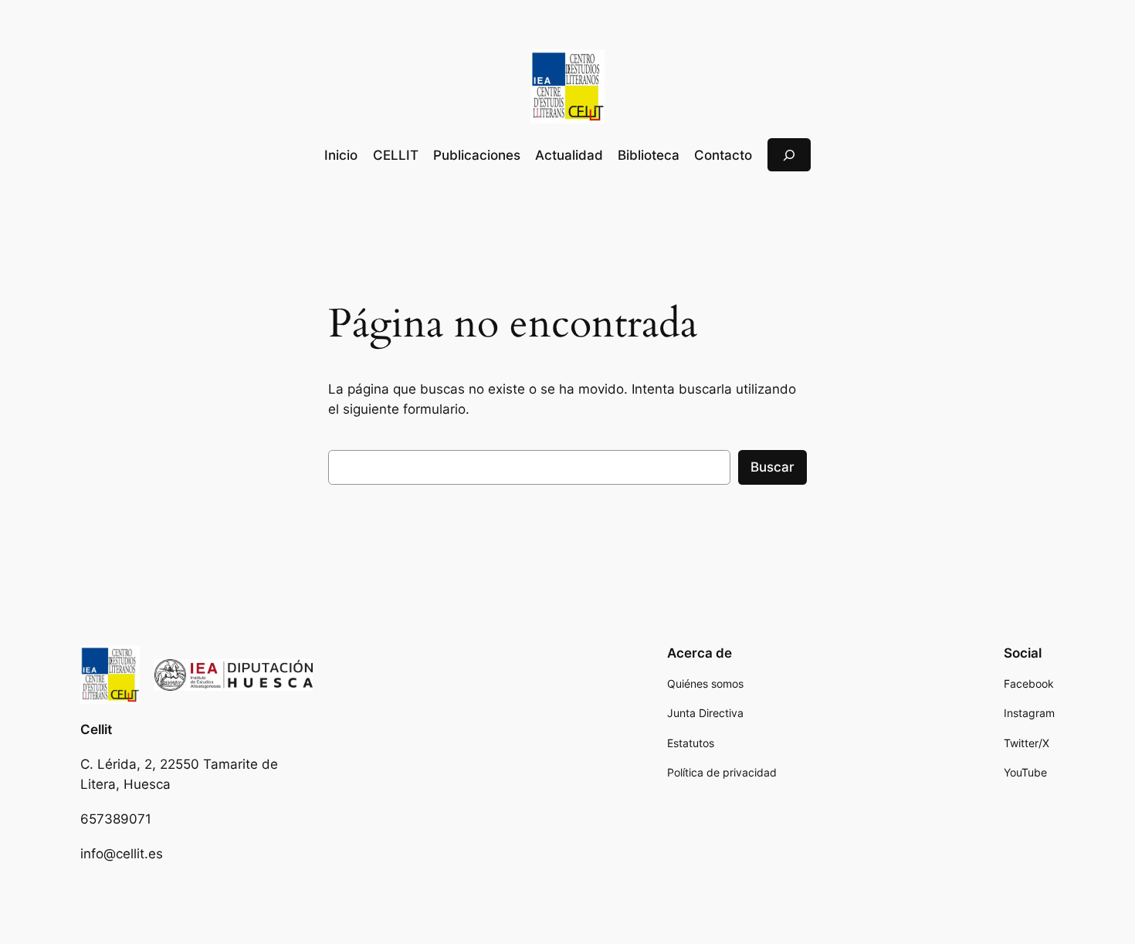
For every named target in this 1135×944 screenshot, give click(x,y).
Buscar (772, 467)
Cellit (96, 729)
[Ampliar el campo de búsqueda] (789, 154)
